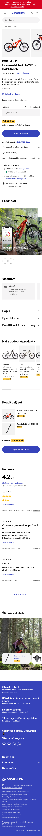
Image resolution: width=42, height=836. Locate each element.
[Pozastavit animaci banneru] (34, 4)
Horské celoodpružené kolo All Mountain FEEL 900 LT (27, 368)
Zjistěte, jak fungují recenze (12, 485)
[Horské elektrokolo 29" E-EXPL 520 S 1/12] (16, 43)
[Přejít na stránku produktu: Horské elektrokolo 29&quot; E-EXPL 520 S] (8, 415)
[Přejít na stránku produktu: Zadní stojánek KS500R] (8, 429)
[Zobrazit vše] (3, 27)
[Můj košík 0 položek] (37, 13)
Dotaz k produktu (12, 94)
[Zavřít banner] (38, 4)
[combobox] (21, 112)
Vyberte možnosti (21, 449)
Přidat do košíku (21, 133)
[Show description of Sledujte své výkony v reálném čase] (33, 250)
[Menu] (5, 13)
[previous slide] (5, 261)
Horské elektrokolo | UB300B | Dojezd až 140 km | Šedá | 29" (10, 369)
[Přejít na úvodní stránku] (18, 13)
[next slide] (11, 261)
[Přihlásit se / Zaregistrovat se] (31, 13)
